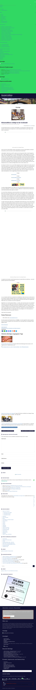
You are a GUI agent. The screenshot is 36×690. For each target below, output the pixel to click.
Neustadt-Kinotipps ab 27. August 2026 (14, 487)
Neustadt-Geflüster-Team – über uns (7, 87)
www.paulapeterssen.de (13, 317)
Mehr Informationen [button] (4, 324)
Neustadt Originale (4, 21)
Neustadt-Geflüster (6, 95)
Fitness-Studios (5, 520)
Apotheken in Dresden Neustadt (6, 26)
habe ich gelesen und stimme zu (9, 614)
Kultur (2, 14)
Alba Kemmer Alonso (10, 124)
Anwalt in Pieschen (6, 638)
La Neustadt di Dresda (4, 45)
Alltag (1, 12)
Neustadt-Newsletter (4, 90)
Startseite (1, 5)
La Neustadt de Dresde (5, 44)
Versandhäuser (6, 642)
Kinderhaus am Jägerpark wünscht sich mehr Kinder (13, 69)
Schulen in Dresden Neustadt (6, 35)
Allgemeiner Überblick (6, 511)
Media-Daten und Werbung (4, 53)
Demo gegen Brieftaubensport (12, 491)
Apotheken (4, 516)
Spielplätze (4, 526)
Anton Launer (5, 487)
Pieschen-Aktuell (6, 644)
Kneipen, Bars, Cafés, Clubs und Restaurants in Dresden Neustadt (11, 34)
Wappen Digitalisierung (7, 639)
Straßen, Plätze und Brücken (5, 40)
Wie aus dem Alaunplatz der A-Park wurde (9, 557)
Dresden (3, 427)
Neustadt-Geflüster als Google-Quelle (18, 495)
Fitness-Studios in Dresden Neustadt (7, 31)
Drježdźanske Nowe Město (5, 46)
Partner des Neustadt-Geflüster (5, 51)
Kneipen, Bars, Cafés (6, 528)
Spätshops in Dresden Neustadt (6, 36)
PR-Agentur (5, 640)
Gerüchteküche (3, 16)
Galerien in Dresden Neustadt (6, 33)
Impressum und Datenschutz (8, 662)
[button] (2, 331)
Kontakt (5, 663)
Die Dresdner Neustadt (3, 42)
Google (30, 125)
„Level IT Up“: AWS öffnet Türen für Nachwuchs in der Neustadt (20, 70)
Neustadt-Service (2, 24)
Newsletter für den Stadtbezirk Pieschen (9, 641)
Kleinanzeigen (2, 55)
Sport (2, 15)
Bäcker (4, 518)
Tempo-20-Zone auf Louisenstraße (27, 431)
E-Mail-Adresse (3, 458)
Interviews (15, 124)
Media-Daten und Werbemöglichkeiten (7, 88)
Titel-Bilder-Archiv (4, 22)
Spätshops (4, 525)
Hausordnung (5, 538)
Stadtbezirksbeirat (4, 10)
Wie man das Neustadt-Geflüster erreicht (6, 54)
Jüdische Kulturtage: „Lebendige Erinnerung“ (10, 556)
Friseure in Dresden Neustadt (6, 32)
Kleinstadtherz (7, 427)
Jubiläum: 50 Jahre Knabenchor (7, 431)
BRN (2, 20)
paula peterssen (15, 427)
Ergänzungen (3, 438)
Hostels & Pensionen (6, 527)
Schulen (4, 524)
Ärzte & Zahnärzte (5, 517)
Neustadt (10, 427)
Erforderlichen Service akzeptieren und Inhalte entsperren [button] (10, 328)
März (18, 187)
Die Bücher (2, 52)
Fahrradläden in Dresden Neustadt (8, 519)
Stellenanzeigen (2, 56)
